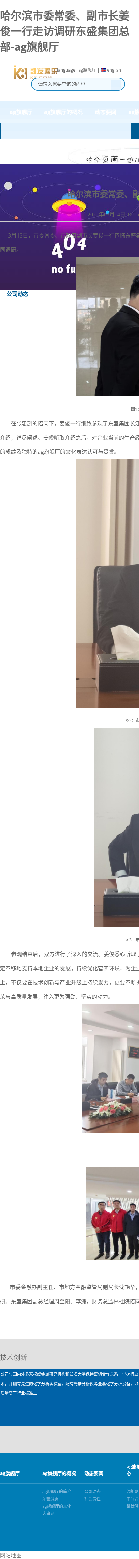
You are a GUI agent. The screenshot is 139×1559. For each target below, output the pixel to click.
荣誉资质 (50, 1499)
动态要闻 (105, 112)
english (113, 70)
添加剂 (133, 1491)
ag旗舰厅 (87, 70)
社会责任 (92, 1499)
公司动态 (92, 1491)
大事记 (48, 1513)
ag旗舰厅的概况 (63, 112)
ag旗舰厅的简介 (56, 1491)
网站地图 (11, 1555)
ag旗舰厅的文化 (56, 1506)
